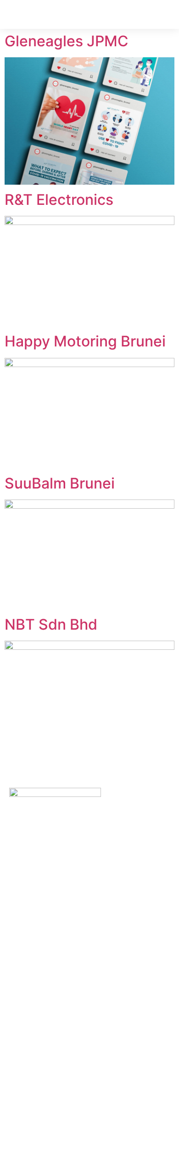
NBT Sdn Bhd (51, 624)
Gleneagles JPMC (67, 41)
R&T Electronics (59, 200)
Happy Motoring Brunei (85, 341)
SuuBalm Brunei (60, 483)
